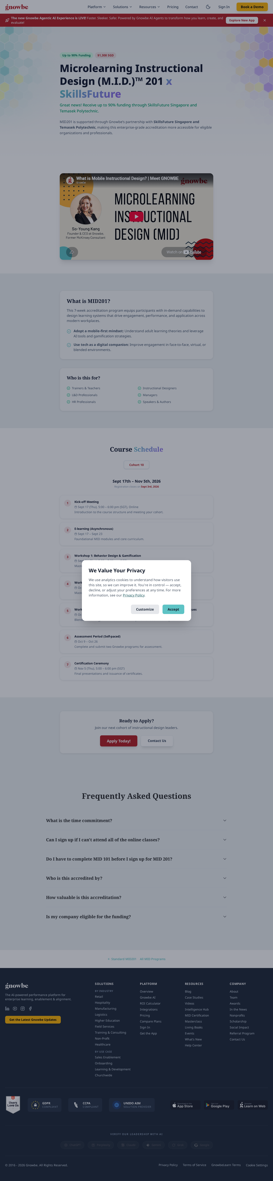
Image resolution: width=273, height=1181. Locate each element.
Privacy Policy (133, 595)
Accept (173, 609)
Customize (145, 609)
